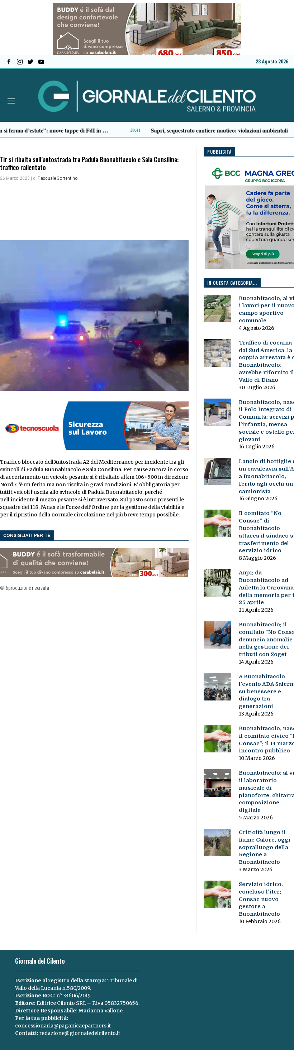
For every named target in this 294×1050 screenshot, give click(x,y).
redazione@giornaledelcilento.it (79, 1033)
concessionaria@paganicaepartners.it (63, 1025)
